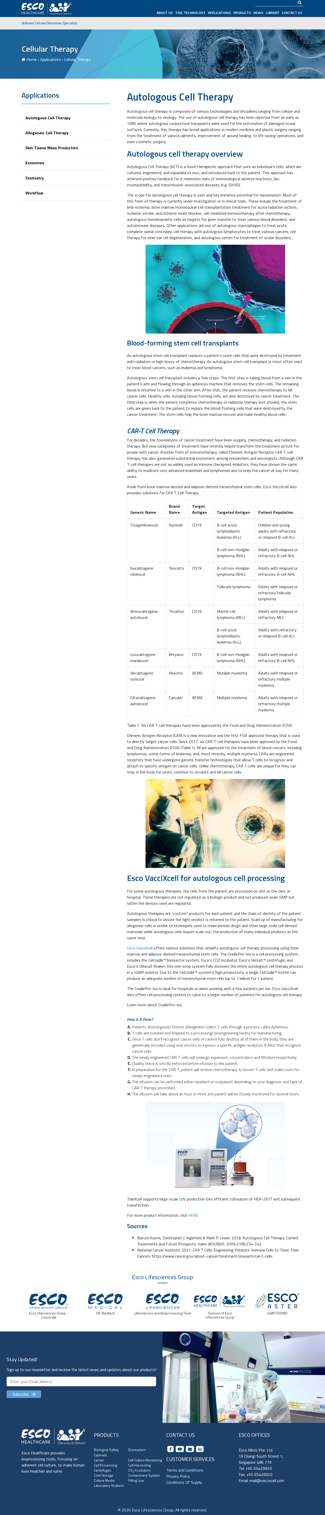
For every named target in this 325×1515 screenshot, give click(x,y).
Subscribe (22, 1394)
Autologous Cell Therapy (48, 117)
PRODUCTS (106, 1435)
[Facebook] (170, 1449)
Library (272, 12)
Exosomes (34, 163)
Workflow (34, 193)
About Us (165, 12)
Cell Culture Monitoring (145, 1460)
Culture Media (104, 1480)
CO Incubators (139, 1470)
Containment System (144, 1475)
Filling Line (136, 1480)
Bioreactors (137, 1449)
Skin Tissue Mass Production (51, 147)
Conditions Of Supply (184, 1482)
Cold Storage (103, 1475)
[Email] (190, 1449)
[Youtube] (180, 1449)
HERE (193, 1215)
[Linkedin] (200, 1449)
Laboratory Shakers (109, 1485)
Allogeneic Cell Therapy (47, 132)
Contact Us (292, 12)
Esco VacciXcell (140, 948)
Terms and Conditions (184, 1470)
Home (31, 59)
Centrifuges (102, 1470)
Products (242, 12)
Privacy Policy (178, 1476)
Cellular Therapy (50, 49)
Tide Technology (190, 12)
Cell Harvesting (139, 1465)
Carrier (99, 1460)
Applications (219, 12)
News (258, 12)
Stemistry (34, 178)
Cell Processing (105, 1465)
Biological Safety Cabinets (106, 1452)
